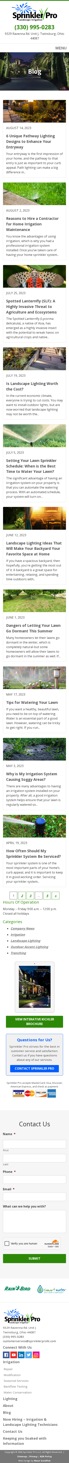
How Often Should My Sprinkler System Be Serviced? (33, 853)
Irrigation (18, 934)
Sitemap (22, 1456)
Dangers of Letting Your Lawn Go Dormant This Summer (33, 628)
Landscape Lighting (25, 941)
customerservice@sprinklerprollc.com (29, 1341)
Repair (8, 1369)
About (8, 1405)
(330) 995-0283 (34, 27)
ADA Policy (46, 1456)
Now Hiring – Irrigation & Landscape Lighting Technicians (30, 1422)
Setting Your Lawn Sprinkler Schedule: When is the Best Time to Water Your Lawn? (31, 466)
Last (5, 1164)
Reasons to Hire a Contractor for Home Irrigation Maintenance (32, 224)
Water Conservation (18, 1392)
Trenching (18, 953)
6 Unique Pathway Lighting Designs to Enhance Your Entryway (30, 141)
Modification (12, 1375)
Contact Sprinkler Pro (34, 1068)
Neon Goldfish (42, 1460)
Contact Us (12, 1431)
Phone (9, 1172)
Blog (7, 1412)
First (5, 1150)
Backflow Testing (15, 1386)
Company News (22, 928)
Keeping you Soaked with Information (24, 1441)
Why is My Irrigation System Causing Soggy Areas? (31, 776)
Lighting (10, 1398)
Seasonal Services (16, 1381)
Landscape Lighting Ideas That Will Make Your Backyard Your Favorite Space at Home (34, 548)
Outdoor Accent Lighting (29, 947)
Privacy (33, 1456)
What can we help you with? (24, 1206)
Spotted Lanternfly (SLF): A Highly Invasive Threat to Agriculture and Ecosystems (31, 306)
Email (9, 1189)
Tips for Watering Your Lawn (32, 702)
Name (9, 1134)
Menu (61, 48)
